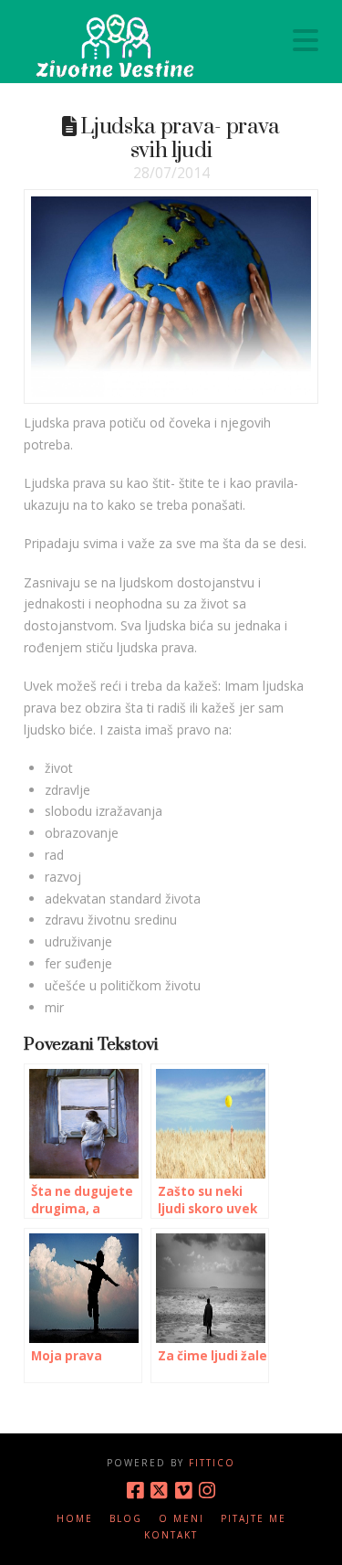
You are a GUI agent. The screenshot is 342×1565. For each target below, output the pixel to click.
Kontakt (171, 1535)
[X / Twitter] (158, 1490)
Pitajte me (253, 1519)
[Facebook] (135, 1490)
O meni (181, 1519)
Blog (125, 1519)
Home (75, 1519)
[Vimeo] (183, 1490)
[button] (305, 40)
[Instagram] (207, 1490)
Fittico (212, 1462)
